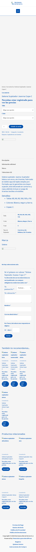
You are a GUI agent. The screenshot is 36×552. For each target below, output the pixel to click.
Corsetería (10, 87)
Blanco (20, 221)
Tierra (30, 221)
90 (21, 214)
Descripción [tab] (5, 160)
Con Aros (21, 230)
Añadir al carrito (16, 126)
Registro (18, 542)
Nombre (7, 305)
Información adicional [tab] (9, 164)
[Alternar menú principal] (18, 11)
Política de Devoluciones (18, 532)
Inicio (3, 87)
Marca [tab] (4, 168)
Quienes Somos (18, 544)
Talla (3, 105)
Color (3, 113)
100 (26, 214)
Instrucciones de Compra (18, 547)
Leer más (4, 384)
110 (19, 217)
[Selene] (9, 145)
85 (18, 214)
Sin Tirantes (27, 232)
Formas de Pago (18, 525)
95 (23, 214)
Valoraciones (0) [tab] (7, 172)
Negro (25, 221)
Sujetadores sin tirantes (14, 135)
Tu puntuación (9, 288)
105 (29, 214)
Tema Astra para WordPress (22, 538)
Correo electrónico (11, 314)
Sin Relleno (22, 231)
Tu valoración (10, 293)
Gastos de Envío (18, 527)
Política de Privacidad (18, 530)
